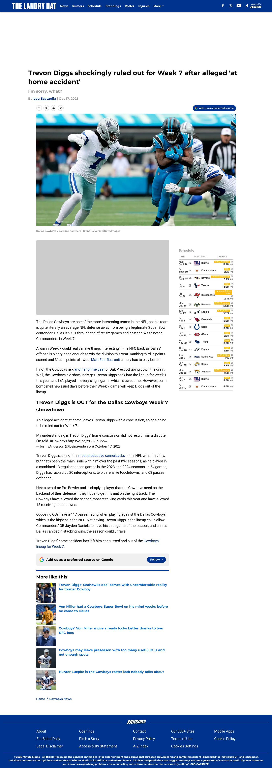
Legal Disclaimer (49, 746)
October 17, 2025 (108, 446)
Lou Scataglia (44, 99)
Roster (129, 6)
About (41, 731)
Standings (113, 6)
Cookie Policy (225, 739)
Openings (86, 731)
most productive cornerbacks (101, 455)
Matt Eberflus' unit (105, 360)
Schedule (95, 6)
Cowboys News (60, 699)
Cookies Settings (184, 746)
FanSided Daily (48, 739)
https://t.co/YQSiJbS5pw (88, 441)
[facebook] (223, 5)
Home (40, 699)
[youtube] (239, 5)
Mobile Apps (224, 731)
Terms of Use (181, 739)
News (64, 6)
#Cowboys (58, 441)
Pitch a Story (89, 739)
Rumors (78, 6)
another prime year (89, 369)
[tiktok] (247, 5)
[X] (231, 5)
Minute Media (31, 756)
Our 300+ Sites (182, 731)
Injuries (143, 6)
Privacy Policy (144, 739)
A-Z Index (140, 746)
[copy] (61, 108)
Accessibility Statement (98, 746)
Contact (139, 731)
